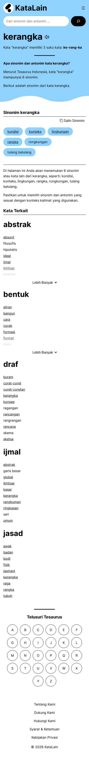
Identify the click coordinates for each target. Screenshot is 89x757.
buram (8, 377)
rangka (12, 142)
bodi (6, 558)
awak (7, 546)
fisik (6, 565)
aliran (7, 307)
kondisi (13, 131)
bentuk (16, 294)
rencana (9, 427)
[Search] (78, 21)
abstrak (17, 224)
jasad (13, 533)
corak (7, 326)
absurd (8, 237)
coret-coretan (14, 389)
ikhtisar (9, 483)
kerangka (10, 395)
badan (8, 552)
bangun (9, 313)
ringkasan (10, 508)
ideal (7, 256)
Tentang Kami (44, 704)
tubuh (7, 596)
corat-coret (12, 383)
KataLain (31, 7)
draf (10, 364)
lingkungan (60, 131)
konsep (9, 402)
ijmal (7, 262)
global (8, 477)
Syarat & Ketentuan (44, 729)
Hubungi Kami (44, 721)
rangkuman (12, 502)
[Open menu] (83, 8)
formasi (9, 332)
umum (8, 520)
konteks (35, 131)
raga (6, 583)
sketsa (8, 439)
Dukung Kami (44, 712)
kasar (7, 489)
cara (6, 319)
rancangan (11, 414)
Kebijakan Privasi (44, 737)
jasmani (9, 571)
